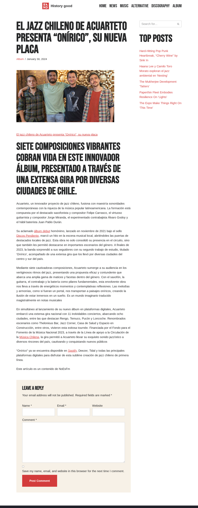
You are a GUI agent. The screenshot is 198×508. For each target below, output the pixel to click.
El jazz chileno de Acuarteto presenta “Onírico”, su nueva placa (57, 134)
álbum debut (42, 231)
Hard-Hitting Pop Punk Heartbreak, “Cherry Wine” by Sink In (158, 55)
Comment (29, 419)
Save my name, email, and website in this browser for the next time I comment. (73, 471)
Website (97, 405)
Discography (160, 6)
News (113, 6)
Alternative (140, 6)
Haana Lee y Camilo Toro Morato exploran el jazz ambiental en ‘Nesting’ (155, 71)
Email (61, 405)
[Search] (178, 24)
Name (27, 405)
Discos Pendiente (27, 235)
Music (124, 6)
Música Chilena (29, 337)
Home (103, 6)
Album (177, 6)
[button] (178, 24)
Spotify (72, 350)
